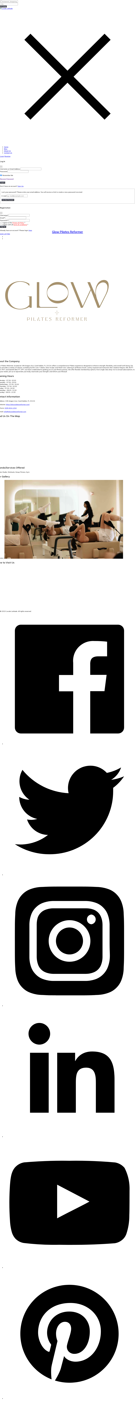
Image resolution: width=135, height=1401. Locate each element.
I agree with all (15, 225)
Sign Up (21, 186)
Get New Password (7, 200)
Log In (2, 182)
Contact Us (8, 153)
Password (3, 171)
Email (2, 218)
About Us (7, 151)
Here (30, 230)
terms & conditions (20, 225)
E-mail (4, 196)
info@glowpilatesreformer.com (15, 412)
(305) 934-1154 (11, 408)
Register (7, 156)
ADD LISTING (5, 234)
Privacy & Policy (18, 223)
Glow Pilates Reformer (67, 232)
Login (2, 156)
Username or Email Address (10, 169)
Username (4, 215)
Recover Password (7, 179)
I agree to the (13, 223)
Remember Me (7, 175)
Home (6, 147)
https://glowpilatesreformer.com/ (18, 405)
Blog (5, 149)
